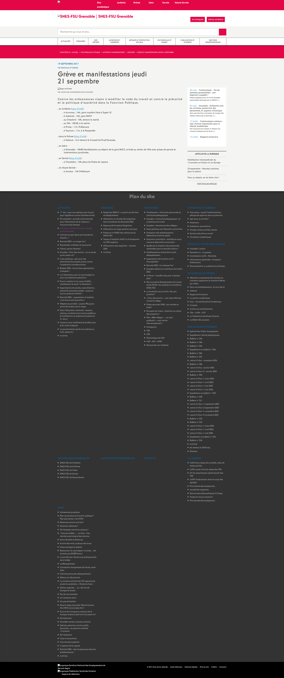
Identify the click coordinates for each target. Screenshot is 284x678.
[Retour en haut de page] (11, 667)
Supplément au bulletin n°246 (203, 349)
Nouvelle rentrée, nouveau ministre (75, 622)
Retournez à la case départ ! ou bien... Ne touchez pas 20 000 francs (78, 552)
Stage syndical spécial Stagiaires (117, 225)
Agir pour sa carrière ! (199, 219)
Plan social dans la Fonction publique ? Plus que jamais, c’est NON (77, 517)
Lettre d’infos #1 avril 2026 (201, 429)
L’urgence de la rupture (70, 645)
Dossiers (193, 451)
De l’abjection (66, 635)
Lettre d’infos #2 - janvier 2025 (203, 371)
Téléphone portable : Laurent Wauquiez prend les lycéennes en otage (77, 305)
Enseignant (151, 327)
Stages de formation (199, 294)
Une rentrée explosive (69, 642)
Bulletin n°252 (196, 418)
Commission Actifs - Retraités (203, 256)
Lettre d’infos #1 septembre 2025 (204, 404)
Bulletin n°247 (196, 357)
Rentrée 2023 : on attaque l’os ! (160, 265)
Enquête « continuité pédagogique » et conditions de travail (163, 220)
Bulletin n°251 (196, 400)
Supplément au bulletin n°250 (203, 393)
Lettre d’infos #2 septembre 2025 (204, 407)
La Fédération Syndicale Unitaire (204, 316)
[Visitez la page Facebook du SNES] (144, 667)
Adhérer (193, 291)
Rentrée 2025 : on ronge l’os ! (73, 241)
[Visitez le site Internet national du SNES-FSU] (83, 667)
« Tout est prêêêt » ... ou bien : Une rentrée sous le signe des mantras (75, 535)
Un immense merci (68, 597)
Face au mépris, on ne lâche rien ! (203, 177)
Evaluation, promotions (200, 226)
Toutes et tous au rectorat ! (201, 497)
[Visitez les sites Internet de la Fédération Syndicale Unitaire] (77, 671)
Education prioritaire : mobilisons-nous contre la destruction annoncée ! (163, 241)
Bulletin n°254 (196, 440)
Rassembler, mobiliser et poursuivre (75, 245)
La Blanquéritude (67, 564)
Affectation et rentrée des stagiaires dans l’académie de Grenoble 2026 (119, 220)
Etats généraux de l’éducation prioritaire (164, 229)
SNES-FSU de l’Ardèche (70, 463)
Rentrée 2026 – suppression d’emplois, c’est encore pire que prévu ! (77, 299)
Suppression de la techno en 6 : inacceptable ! (160, 260)
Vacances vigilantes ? (69, 526)
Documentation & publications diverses (207, 266)
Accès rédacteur (176, 667)
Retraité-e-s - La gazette (200, 252)
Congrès (193, 305)
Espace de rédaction (71, 674)
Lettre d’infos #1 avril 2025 (201, 382)
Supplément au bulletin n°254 (203, 437)
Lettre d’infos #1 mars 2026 (202, 426)
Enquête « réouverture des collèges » (162, 225)
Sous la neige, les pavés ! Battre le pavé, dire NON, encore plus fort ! (77, 607)
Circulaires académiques (200, 237)
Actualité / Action (197, 248)
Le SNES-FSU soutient (199, 320)
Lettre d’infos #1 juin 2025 (201, 389)
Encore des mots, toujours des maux (76, 543)
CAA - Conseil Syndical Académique (205, 301)
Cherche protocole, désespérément (75, 574)
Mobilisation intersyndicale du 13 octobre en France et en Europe (204, 161)
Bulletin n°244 (196, 342)
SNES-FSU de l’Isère (69, 470)
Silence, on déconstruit (70, 577)
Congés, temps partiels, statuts (203, 230)
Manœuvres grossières (70, 512)
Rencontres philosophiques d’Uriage (206, 493)
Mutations (194, 222)
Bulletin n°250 (196, 397)
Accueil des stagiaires (199, 489)
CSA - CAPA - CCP (198, 312)
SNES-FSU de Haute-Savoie (72, 477)
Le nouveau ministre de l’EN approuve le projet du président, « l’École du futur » (77, 583)
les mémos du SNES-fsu (200, 447)
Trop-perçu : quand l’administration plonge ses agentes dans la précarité (206, 214)
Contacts (222, 667)
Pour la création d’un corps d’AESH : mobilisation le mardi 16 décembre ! (76, 283)
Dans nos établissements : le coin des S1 (207, 287)
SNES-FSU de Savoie (69, 473)
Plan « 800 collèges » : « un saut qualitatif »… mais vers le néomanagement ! (159, 320)
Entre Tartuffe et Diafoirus (71, 539)
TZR (148, 330)
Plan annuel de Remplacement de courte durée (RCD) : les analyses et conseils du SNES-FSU (164, 285)
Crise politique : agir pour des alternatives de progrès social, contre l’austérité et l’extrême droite (76, 262)
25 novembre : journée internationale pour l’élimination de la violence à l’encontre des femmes (76, 222)
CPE (148, 334)
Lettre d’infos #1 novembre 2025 (204, 411)
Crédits (214, 667)
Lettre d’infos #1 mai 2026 (201, 433)
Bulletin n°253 (196, 422)
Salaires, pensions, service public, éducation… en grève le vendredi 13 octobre (74, 628)
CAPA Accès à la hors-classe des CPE (206, 469)
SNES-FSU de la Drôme (70, 466)
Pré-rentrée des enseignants (202, 486)
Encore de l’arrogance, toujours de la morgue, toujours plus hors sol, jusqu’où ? (78, 613)
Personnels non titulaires (157, 345)
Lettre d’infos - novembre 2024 (203, 360)
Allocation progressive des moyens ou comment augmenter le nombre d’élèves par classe (207, 281)
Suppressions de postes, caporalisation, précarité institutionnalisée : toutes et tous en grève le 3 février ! (77, 291)
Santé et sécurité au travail (201, 233)
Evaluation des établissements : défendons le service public (160, 234)
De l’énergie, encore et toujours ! (74, 529)
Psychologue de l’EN (155, 338)
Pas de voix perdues (68, 594)
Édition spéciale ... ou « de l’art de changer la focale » (74, 589)
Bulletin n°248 (196, 364)
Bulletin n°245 (196, 346)
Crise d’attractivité (68, 638)
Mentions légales (191, 667)
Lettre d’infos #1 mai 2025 (201, 386)
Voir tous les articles (207, 184)
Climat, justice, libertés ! (70, 248)
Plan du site (204, 667)
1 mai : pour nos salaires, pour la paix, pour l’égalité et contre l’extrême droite (77, 214)
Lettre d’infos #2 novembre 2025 (204, 415)
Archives (63, 335)
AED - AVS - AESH (154, 341)
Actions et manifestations (201, 309)
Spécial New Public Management (204, 331)
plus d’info (77, 109)
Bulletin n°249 (196, 375)
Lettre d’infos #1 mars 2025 (202, 378)
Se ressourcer (66, 618)
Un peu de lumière (68, 601)
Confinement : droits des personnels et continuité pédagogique (163, 214)
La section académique (200, 298)
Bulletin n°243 (196, 338)
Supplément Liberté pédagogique (204, 335)
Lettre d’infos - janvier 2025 (202, 367)
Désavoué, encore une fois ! (72, 522)
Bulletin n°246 (196, 353)
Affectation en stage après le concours (120, 229)
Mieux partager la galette (71, 547)
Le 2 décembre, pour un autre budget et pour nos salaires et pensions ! (77, 276)
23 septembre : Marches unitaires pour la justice (203, 170)
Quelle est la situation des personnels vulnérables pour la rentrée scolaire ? (162, 247)
